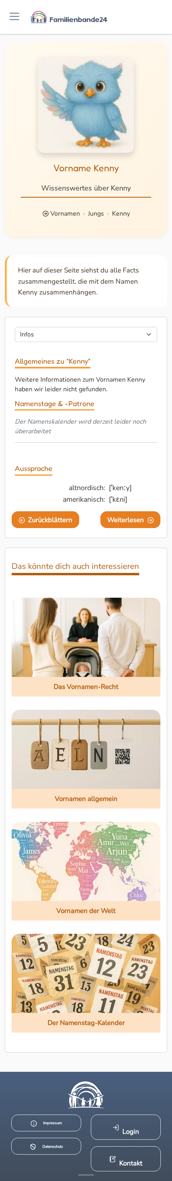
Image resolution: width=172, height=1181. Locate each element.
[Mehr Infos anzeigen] (86, 1175)
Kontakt (130, 1163)
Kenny (121, 213)
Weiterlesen (125, 519)
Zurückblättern (50, 519)
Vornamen (65, 213)
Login (130, 1131)
